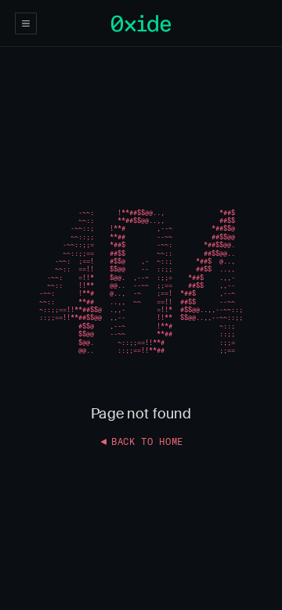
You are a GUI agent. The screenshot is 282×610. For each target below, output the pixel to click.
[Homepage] (141, 23)
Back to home (147, 441)
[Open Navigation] (26, 23)
